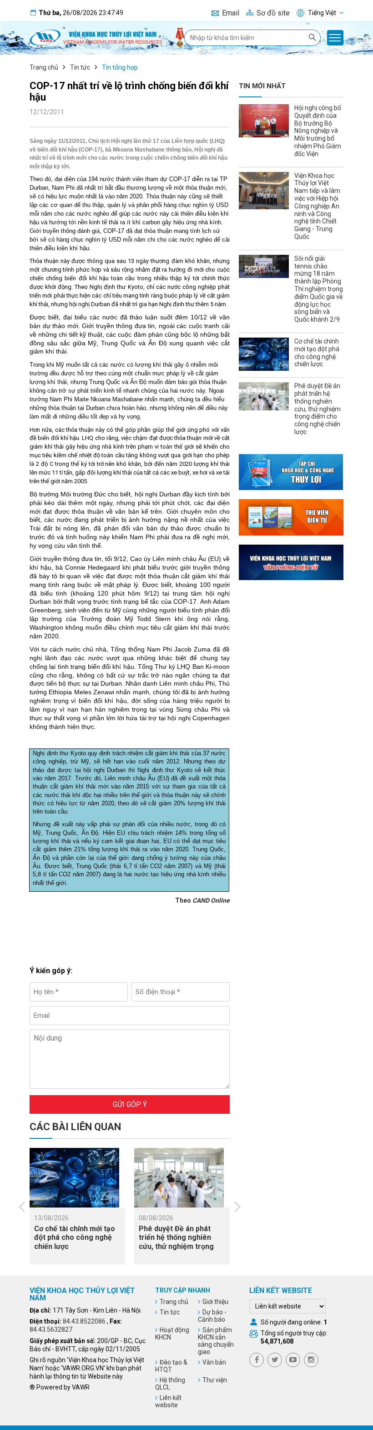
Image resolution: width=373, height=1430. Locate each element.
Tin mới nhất (262, 86)
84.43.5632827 (51, 1329)
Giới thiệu (215, 1301)
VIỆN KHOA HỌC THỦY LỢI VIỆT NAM (82, 1294)
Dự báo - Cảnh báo (212, 1316)
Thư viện (214, 1380)
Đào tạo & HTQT (171, 1366)
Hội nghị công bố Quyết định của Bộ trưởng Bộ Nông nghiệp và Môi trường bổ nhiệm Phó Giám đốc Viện (317, 130)
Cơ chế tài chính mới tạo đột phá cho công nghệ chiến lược (74, 1237)
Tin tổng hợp (120, 67)
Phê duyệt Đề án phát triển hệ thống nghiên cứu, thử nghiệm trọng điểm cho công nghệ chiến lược (176, 1246)
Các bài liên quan (75, 1126)
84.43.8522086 (84, 1321)
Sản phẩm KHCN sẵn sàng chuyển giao (216, 1340)
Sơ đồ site (273, 13)
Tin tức (80, 67)
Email (230, 13)
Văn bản (214, 1362)
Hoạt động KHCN (172, 1333)
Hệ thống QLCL (170, 1383)
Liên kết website (168, 1401)
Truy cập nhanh (182, 1290)
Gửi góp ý (130, 1104)
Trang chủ (44, 67)
